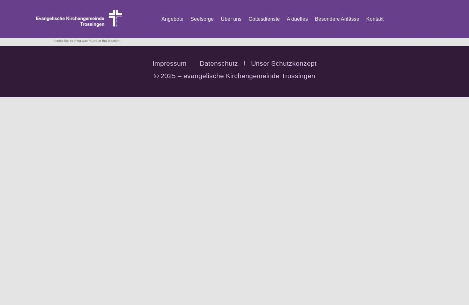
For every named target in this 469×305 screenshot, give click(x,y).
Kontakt (374, 19)
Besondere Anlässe (337, 19)
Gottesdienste (264, 19)
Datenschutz (219, 63)
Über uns (231, 19)
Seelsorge (202, 19)
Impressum (170, 63)
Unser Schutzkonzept (283, 63)
